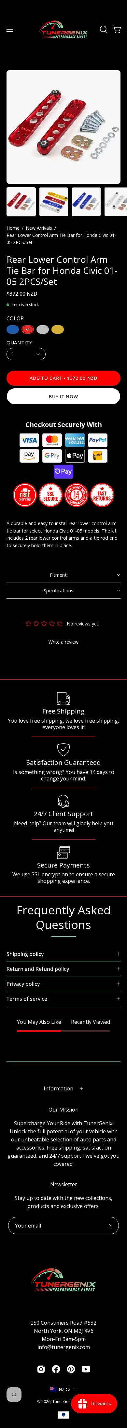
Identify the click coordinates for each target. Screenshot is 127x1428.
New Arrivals (39, 228)
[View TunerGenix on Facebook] (56, 1369)
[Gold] (57, 329)
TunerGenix (63, 1401)
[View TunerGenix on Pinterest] (71, 1369)
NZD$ (64, 1389)
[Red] (27, 329)
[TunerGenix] (63, 29)
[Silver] (42, 329)
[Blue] (13, 329)
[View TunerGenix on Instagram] (41, 1369)
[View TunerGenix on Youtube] (86, 1369)
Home (13, 228)
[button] (102, 29)
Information (58, 1088)
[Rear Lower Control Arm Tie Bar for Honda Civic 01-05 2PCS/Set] (21, 201)
